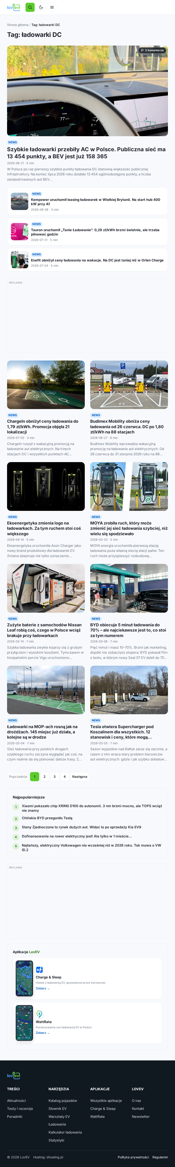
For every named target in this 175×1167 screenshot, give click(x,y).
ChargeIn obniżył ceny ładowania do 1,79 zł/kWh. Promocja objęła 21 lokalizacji (42, 426)
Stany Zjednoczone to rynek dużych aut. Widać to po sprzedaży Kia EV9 (81, 827)
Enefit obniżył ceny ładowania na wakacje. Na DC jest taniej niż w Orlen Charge (97, 260)
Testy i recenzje (20, 1108)
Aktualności (16, 1100)
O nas (136, 1100)
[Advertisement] (87, 317)
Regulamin (160, 1157)
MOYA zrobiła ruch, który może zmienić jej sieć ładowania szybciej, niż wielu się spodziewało (129, 528)
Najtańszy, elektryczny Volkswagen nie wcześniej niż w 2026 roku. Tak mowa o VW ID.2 (91, 847)
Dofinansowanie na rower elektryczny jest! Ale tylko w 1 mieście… (77, 836)
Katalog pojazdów (63, 1100)
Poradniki (14, 1116)
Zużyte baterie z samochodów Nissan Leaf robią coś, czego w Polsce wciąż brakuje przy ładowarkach (44, 630)
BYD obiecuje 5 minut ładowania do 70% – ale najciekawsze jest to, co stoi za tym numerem (128, 630)
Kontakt (138, 1108)
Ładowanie (57, 1124)
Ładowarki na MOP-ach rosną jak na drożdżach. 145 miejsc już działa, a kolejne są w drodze (42, 732)
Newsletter (141, 1116)
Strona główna (17, 25)
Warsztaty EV (59, 1116)
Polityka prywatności (133, 1157)
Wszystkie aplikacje (106, 1100)
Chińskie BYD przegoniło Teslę (47, 818)
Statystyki (56, 1140)
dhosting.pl (54, 1157)
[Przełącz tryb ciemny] (41, 7)
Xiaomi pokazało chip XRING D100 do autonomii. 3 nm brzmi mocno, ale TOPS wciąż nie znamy (92, 808)
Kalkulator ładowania (65, 1132)
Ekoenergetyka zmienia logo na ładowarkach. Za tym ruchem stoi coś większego (44, 528)
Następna (79, 776)
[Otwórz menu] (52, 7)
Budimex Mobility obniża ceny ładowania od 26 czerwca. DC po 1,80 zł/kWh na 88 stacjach (127, 426)
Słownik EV (58, 1108)
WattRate (97, 1116)
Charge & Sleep (103, 1108)
